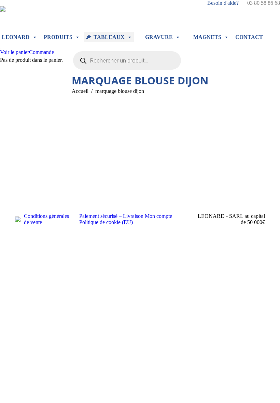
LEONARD (16, 37)
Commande (41, 52)
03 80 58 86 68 (263, 3)
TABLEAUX (109, 37)
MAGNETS (207, 37)
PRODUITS (58, 37)
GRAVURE (159, 37)
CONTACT (249, 37)
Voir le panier (14, 52)
